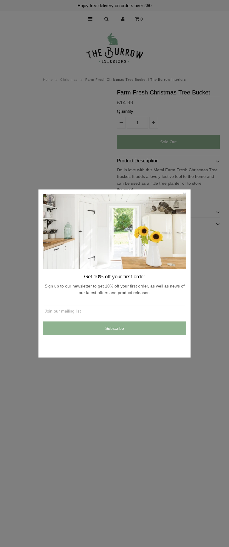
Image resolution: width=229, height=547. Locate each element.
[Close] (184, 195)
